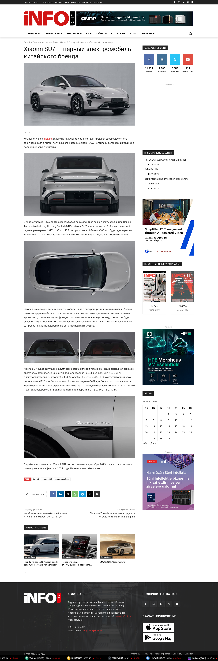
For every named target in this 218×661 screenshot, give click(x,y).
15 (161, 426)
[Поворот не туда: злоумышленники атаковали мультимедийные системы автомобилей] (79, 546)
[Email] (90, 494)
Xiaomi (36, 479)
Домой (27, 42)
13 (146, 426)
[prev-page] (26, 573)
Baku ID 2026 (151, 169)
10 (176, 420)
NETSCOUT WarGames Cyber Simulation (165, 159)
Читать (162, 55)
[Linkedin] (183, 2)
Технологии (38, 42)
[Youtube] (192, 2)
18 (183, 426)
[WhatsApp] (75, 494)
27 (146, 438)
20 (146, 432)
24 (176, 432)
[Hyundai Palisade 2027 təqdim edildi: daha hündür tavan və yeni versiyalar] (41, 546)
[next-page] (31, 573)
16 (168, 426)
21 (153, 432)
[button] (190, 33)
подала (48, 138)
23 (168, 432)
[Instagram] (179, 2)
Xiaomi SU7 (47, 479)
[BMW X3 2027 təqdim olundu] (117, 546)
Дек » (153, 443)
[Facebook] (175, 2)
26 (190, 432)
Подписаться (188, 55)
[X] (188, 2)
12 (190, 420)
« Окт (145, 443)
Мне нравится (149, 56)
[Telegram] (82, 494)
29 (161, 438)
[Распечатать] (97, 494)
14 (153, 426)
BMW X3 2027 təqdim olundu (113, 562)
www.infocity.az (124, 616)
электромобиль (62, 479)
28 (153, 438)
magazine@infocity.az (94, 630)
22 (161, 432)
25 (183, 432)
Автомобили (52, 42)
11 (183, 420)
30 (168, 438)
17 (176, 426)
